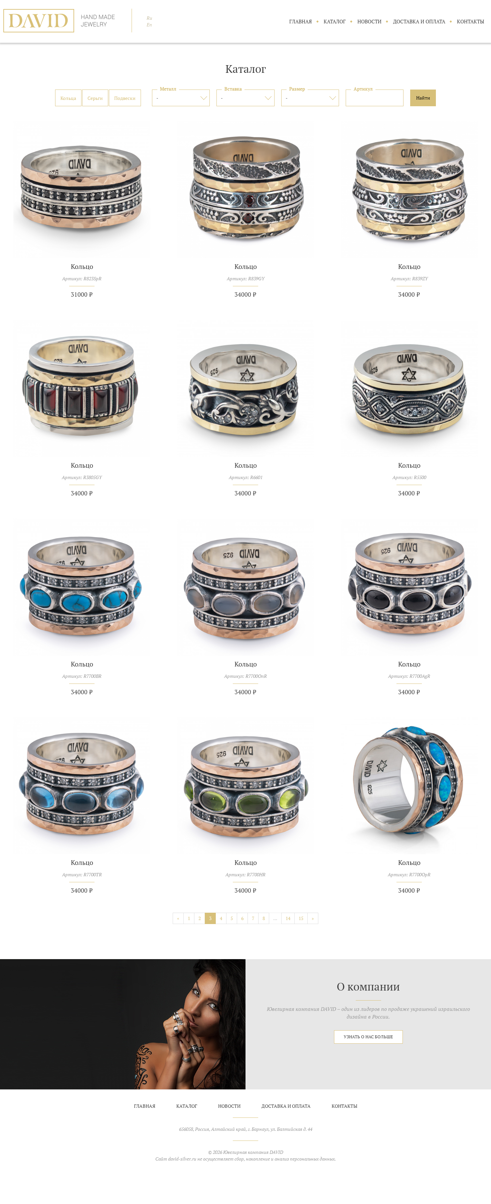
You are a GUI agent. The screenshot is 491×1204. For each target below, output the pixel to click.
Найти (423, 98)
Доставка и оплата (419, 21)
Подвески (125, 98)
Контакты (470, 21)
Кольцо (82, 266)
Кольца (68, 98)
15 (301, 918)
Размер (297, 89)
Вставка (233, 89)
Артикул (363, 89)
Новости (369, 21)
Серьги (95, 98)
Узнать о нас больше (368, 1037)
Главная (300, 21)
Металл (168, 89)
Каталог (335, 21)
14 (288, 918)
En (149, 25)
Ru (149, 18)
